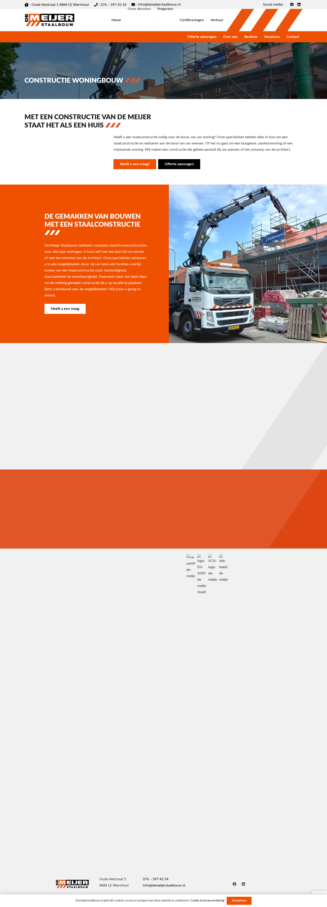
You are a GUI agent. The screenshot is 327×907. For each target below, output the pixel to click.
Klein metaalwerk (151, 429)
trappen (41, 429)
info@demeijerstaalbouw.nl (164, 885)
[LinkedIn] (243, 884)
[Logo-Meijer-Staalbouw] (49, 20)
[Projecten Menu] (155, 20)
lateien (232, 429)
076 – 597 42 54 (155, 879)
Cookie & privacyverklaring (207, 900)
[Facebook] (234, 884)
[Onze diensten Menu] (125, 20)
